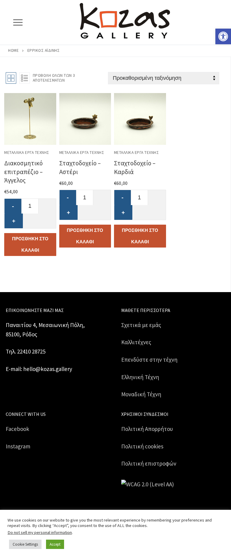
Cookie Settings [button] (25, 544)
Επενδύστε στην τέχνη (149, 359)
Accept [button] (55, 544)
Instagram (18, 446)
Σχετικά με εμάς (141, 325)
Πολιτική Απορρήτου (147, 428)
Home (13, 50)
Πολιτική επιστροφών (148, 463)
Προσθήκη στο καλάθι (30, 244)
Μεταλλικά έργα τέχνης (26, 152)
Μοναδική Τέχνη (141, 394)
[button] (223, 36)
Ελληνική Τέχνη (140, 377)
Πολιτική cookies (142, 446)
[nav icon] (18, 22)
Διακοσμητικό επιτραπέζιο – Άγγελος (23, 171)
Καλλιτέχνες (136, 342)
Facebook (17, 428)
